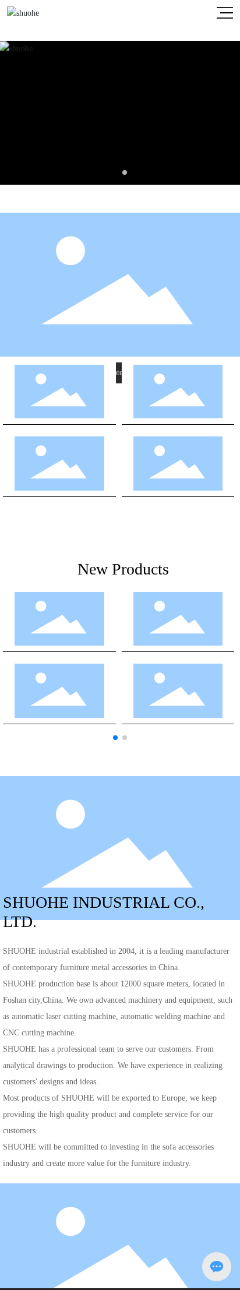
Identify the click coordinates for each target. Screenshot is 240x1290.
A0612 (59, 626)
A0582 (178, 698)
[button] (115, 172)
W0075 (59, 399)
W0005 (178, 471)
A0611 (178, 626)
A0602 (59, 698)
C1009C (59, 471)
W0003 (178, 399)
